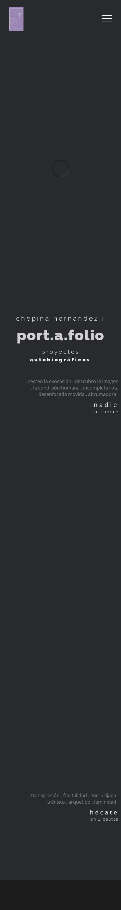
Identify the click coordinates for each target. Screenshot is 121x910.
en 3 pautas (104, 819)
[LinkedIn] (69, 894)
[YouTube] (60, 894)
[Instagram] (51, 894)
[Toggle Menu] (107, 18)
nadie (106, 405)
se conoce (106, 411)
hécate (104, 812)
